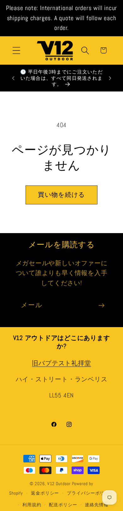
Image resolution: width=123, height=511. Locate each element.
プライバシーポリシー (90, 493)
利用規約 (31, 505)
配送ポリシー (63, 505)
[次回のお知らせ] (110, 78)
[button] (16, 50)
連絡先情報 (96, 505)
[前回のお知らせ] (13, 78)
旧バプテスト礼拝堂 (61, 363)
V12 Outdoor (59, 483)
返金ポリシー (45, 493)
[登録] (101, 305)
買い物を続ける (61, 195)
